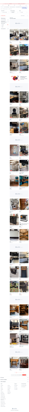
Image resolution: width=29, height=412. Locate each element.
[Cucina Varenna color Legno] (23, 236)
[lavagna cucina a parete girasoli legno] (23, 273)
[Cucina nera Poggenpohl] (14, 259)
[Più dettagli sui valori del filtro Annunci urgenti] (5, 28)
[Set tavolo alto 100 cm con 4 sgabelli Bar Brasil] (14, 167)
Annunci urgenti (3, 28)
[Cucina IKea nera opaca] (14, 326)
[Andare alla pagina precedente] (14, 372)
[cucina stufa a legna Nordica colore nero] (14, 273)
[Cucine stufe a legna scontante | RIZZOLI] (23, 340)
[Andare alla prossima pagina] (23, 372)
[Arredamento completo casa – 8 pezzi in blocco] (23, 152)
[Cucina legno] (23, 206)
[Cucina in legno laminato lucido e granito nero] (14, 36)
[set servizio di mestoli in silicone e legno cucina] (14, 288)
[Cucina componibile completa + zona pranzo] (23, 98)
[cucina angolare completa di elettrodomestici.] (14, 206)
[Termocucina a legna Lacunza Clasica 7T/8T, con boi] (14, 221)
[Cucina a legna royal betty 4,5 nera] (23, 51)
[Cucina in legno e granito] (23, 326)
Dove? (20, 10)
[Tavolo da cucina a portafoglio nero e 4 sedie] (23, 288)
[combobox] (5, 12)
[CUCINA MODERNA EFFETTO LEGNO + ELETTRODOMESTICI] (23, 167)
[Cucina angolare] (14, 98)
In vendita (3, 24)
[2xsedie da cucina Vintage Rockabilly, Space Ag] (14, 182)
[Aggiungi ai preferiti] (17, 29)
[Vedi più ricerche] (27, 7)
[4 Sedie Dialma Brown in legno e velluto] (14, 114)
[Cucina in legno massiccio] (14, 311)
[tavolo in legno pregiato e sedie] (23, 364)
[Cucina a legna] (23, 221)
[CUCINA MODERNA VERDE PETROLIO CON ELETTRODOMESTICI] (23, 182)
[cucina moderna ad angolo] (23, 66)
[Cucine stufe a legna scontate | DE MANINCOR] (14, 340)
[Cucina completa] (23, 311)
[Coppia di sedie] (23, 129)
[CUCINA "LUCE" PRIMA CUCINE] (14, 66)
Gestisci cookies (2, 393)
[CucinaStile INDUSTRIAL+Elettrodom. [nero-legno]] (14, 51)
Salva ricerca (3, 15)
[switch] (7, 21)
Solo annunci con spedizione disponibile (3, 21)
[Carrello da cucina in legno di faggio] (14, 364)
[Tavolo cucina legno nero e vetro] (14, 236)
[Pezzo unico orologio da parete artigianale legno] (14, 152)
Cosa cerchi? (2, 10)
